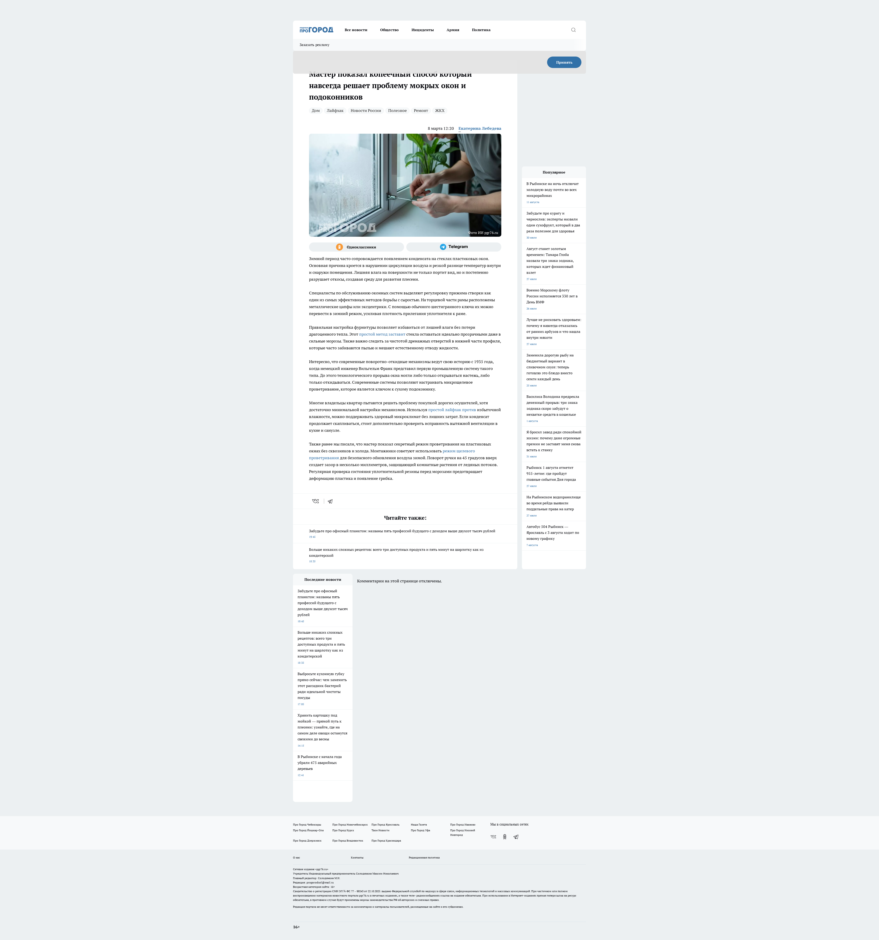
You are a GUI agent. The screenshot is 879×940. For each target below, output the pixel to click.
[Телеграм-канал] (453, 247)
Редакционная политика (424, 857)
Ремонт (421, 110)
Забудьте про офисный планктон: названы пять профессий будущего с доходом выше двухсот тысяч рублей (402, 533)
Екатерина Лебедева (479, 128)
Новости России (366, 110)
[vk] (316, 501)
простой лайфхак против (452, 409)
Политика (481, 29)
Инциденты (423, 29)
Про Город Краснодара (386, 840)
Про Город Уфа (420, 830)
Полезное (397, 110)
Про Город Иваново (462, 824)
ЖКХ (440, 110)
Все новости (356, 29)
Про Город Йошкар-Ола (308, 830)
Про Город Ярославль (385, 824)
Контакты (357, 857)
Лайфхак (335, 110)
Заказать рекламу (314, 45)
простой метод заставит (382, 334)
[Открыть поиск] (573, 29)
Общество (389, 29)
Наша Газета (419, 824)
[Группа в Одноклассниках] (356, 247)
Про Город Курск (343, 830)
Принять (564, 62)
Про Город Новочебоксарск (350, 824)
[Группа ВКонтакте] (493, 836)
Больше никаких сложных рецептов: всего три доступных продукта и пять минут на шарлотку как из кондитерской (396, 555)
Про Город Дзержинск (307, 840)
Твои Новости (380, 830)
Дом (316, 110)
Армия (453, 29)
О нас (296, 857)
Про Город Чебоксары (307, 824)
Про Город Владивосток (347, 840)
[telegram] (331, 501)
